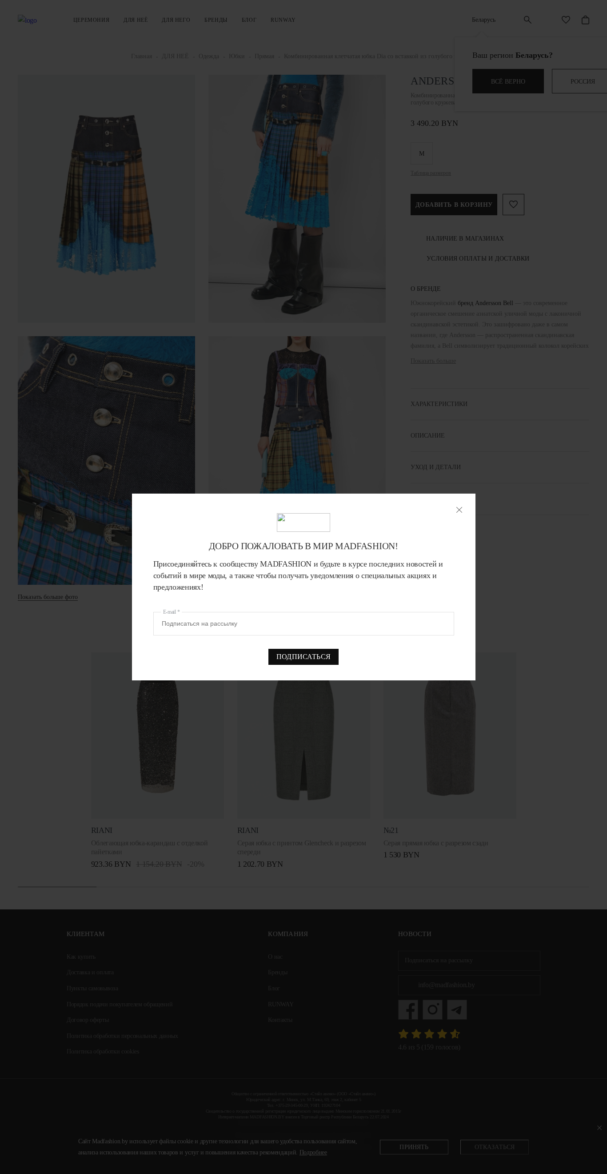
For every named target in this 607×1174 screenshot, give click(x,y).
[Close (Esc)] (459, 510)
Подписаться (303, 656)
